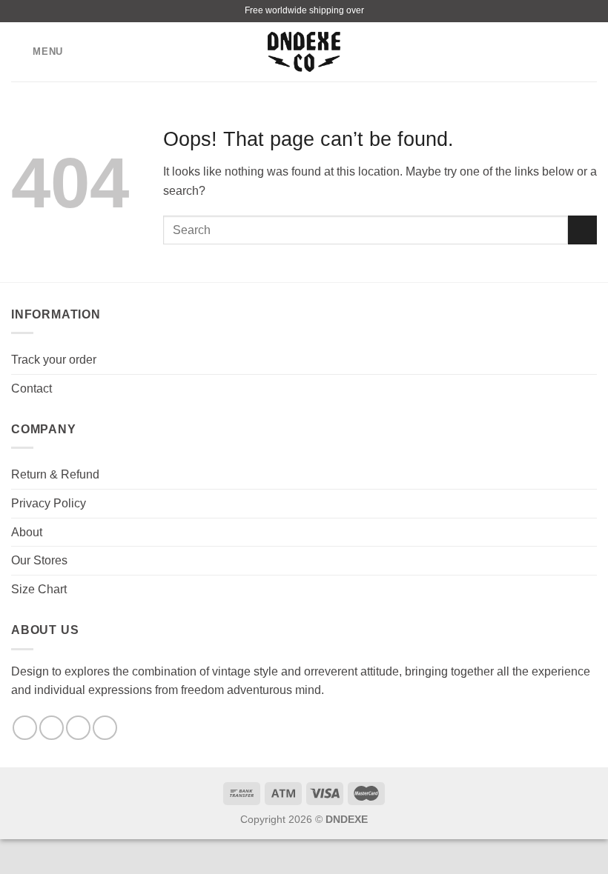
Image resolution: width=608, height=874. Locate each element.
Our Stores (39, 560)
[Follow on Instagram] (51, 727)
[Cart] (589, 52)
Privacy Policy (48, 503)
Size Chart (39, 589)
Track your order (53, 359)
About (26, 532)
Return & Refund (55, 474)
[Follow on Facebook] (25, 727)
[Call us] (105, 727)
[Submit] (582, 230)
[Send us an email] (78, 727)
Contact (31, 388)
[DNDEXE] (304, 52)
